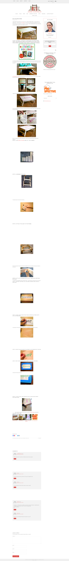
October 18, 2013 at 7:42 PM (20, 502)
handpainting (27, 93)
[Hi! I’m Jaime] (49, 26)
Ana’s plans (21, 140)
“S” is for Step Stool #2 (34, 420)
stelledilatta (18, 501)
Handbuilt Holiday (32, 412)
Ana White (23, 22)
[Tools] (49, 88)
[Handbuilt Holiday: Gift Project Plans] (49, 61)
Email (13, 548)
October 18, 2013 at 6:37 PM (20, 454)
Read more (49, 37)
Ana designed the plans (16, 76)
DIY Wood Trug (21, 420)
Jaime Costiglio (34, 8)
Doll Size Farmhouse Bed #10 (27, 421)
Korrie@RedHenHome (19, 453)
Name (13, 545)
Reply (15, 478)
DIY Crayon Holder (15, 420)
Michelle (18, 513)
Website (13, 552)
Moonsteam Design (41, 559)
